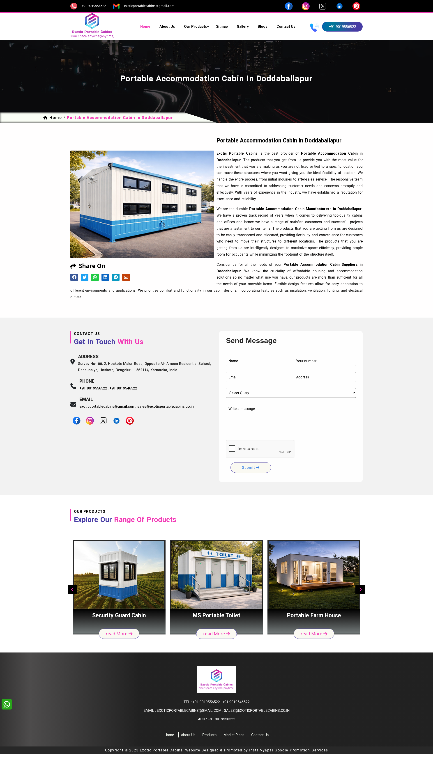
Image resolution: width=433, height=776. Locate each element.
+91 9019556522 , (94, 388)
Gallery (243, 26)
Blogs (262, 26)
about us (167, 26)
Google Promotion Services (301, 750)
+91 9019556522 (94, 6)
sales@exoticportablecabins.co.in (165, 406)
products (209, 735)
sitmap (222, 26)
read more (117, 634)
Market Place (233, 735)
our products (195, 26)
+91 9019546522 (123, 388)
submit (249, 467)
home (145, 26)
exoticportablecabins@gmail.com (149, 6)
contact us (285, 26)
